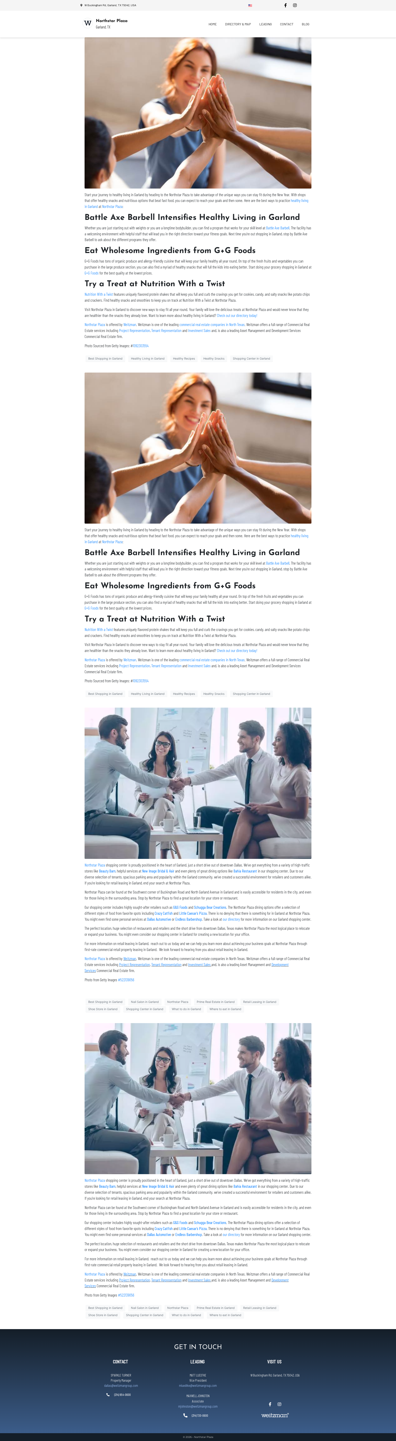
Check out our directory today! (237, 315)
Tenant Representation (166, 330)
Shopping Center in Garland (251, 358)
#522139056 (126, 979)
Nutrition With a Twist (99, 294)
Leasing (265, 24)
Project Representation (134, 330)
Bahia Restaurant (245, 871)
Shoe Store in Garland (103, 1009)
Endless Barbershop (188, 919)
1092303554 (140, 345)
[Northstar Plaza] (87, 23)
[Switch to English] (250, 5)
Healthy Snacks (213, 358)
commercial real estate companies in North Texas (212, 324)
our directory (231, 919)
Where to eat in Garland (225, 1009)
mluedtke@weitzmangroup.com (198, 1385)
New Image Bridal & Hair (158, 871)
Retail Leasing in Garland (259, 1002)
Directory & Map (238, 24)
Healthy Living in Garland (148, 358)
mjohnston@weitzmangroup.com (198, 1406)
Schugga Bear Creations (210, 907)
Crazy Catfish (164, 913)
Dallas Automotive (159, 919)
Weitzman (129, 324)
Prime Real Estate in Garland (216, 1002)
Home (213, 24)
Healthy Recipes (184, 358)
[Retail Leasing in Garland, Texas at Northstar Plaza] (198, 783)
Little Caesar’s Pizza (193, 913)
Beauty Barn (107, 871)
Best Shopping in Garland (105, 358)
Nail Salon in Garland (145, 1002)
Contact (286, 24)
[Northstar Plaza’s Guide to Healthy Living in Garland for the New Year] (198, 112)
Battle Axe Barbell (277, 227)
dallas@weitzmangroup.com (121, 1385)
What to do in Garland (186, 1009)
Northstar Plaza (111, 21)
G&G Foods (180, 907)
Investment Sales (199, 330)
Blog (305, 24)
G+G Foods (92, 273)
